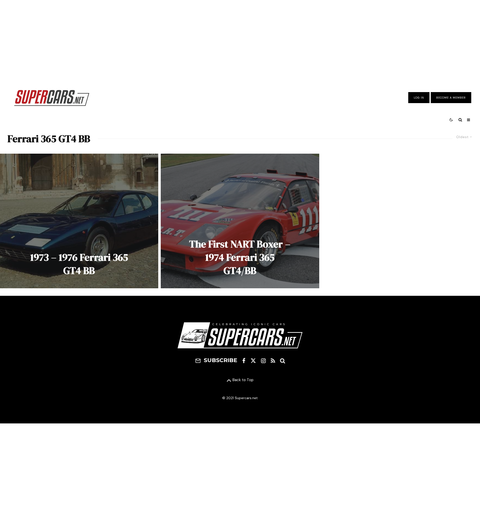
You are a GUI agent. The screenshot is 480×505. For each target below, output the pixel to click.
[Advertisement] (240, 41)
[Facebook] (244, 360)
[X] (253, 360)
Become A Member (451, 97)
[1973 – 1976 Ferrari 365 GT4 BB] (79, 221)
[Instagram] (263, 360)
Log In (419, 97)
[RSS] (273, 360)
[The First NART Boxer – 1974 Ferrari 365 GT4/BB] (240, 221)
